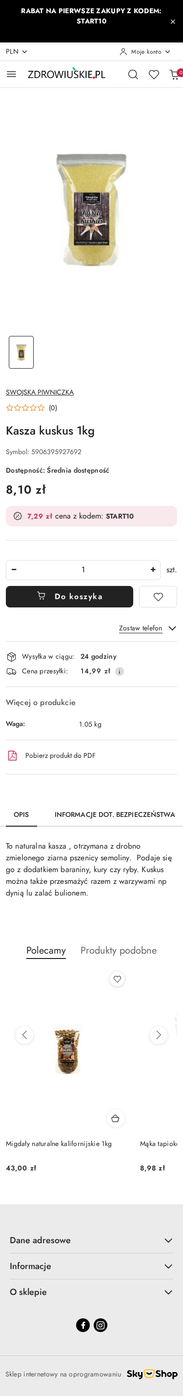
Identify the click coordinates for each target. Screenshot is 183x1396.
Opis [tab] (21, 814)
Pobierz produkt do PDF (60, 755)
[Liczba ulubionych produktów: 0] (153, 74)
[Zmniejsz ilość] (13, 570)
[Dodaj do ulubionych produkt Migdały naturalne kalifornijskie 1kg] (117, 979)
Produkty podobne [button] (119, 950)
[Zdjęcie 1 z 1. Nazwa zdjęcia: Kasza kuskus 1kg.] (21, 352)
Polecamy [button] (46, 950)
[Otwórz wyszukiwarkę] (133, 74)
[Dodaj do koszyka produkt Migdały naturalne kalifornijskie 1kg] (115, 1118)
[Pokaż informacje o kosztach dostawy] (119, 671)
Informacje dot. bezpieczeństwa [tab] (115, 814)
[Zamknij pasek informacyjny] (172, 21)
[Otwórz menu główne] (11, 74)
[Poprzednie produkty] (24, 1035)
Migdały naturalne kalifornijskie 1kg (59, 1143)
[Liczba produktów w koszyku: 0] (174, 74)
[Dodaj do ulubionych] (158, 596)
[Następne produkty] (158, 1035)
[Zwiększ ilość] (152, 570)
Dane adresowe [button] (40, 1240)
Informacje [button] (30, 1266)
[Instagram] (100, 1325)
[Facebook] (83, 1325)
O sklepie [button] (28, 1292)
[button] (31, 408)
